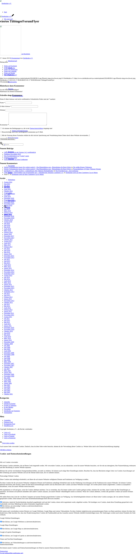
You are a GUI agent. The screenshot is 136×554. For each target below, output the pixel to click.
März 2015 (7, 266)
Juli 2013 (7, 293)
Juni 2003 (7, 389)
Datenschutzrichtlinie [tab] (6, 544)
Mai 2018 (7, 227)
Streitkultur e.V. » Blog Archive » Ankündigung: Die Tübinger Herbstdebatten (28, 171)
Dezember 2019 (9, 202)
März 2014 (7, 283)
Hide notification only (16, 553)
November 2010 (9, 329)
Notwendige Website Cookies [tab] (9, 476)
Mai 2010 (7, 335)
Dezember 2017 (9, 236)
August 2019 (8, 205)
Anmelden (7, 420)
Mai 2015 (7, 263)
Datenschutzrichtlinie (36, 128)
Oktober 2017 (8, 239)
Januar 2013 (8, 299)
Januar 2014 (8, 284)
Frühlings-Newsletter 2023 (12, 154)
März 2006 (7, 381)
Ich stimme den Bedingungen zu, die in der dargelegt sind (27, 128)
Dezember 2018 (9, 216)
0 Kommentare (15, 58)
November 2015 (9, 257)
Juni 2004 (7, 387)
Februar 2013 (8, 297)
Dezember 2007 (9, 363)
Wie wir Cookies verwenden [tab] (9, 462)
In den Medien (8, 407)
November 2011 (9, 315)
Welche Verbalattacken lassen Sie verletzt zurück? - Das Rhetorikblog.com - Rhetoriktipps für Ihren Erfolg (37, 167)
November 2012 (9, 301)
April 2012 (7, 308)
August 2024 (8, 182)
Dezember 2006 (9, 374)
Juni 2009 (7, 347)
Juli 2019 (7, 207)
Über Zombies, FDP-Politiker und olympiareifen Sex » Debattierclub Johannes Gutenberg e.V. (33, 172)
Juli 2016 (7, 248)
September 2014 (9, 274)
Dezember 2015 (9, 256)
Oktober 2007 (8, 367)
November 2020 (9, 200)
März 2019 (7, 211)
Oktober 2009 (8, 344)
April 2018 (7, 229)
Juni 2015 (7, 261)
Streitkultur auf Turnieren (12, 411)
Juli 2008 (7, 356)
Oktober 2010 (8, 331)
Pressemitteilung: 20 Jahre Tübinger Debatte (87, 169)
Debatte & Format (9, 403)
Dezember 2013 (9, 286)
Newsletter (7, 409)
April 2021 (7, 196)
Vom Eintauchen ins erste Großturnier (16, 159)
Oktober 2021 (8, 191)
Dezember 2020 (9, 198)
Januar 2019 (8, 214)
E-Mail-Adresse (5, 106)
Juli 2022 (7, 186)
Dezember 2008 (9, 353)
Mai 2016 (7, 252)
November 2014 (9, 272)
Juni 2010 (7, 333)
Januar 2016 (8, 254)
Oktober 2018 (8, 220)
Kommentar (4, 125)
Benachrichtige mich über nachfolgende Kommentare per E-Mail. (22, 132)
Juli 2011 (7, 318)
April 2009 (7, 351)
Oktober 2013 (8, 290)
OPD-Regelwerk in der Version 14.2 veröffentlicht (20, 152)
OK (1, 450)
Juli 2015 (7, 259)
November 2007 (9, 365)
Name (2, 102)
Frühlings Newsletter (10, 158)
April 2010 (7, 336)
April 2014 (7, 281)
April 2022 (7, 189)
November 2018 (9, 218)
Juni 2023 (7, 184)
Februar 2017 (8, 247)
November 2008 (9, 354)
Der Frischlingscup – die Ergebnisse (67, 171)
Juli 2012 (7, 304)
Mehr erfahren (6, 450)
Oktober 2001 (8, 394)
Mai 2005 (7, 385)
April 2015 (7, 265)
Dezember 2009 (9, 342)
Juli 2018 (7, 223)
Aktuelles (7, 402)
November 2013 (9, 288)
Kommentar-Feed (9, 424)
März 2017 (7, 245)
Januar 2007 (8, 372)
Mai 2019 (7, 209)
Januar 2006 (8, 383)
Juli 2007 (7, 369)
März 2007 (7, 371)
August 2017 (8, 241)
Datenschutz (4, 551)
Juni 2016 (7, 250)
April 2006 (7, 380)
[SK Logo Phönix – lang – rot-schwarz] (5, 3)
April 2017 (7, 243)
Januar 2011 (8, 326)
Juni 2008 (7, 358)
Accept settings (5, 553)
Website (2, 110)
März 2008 (7, 362)
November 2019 (9, 203)
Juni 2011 (7, 320)
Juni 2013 (7, 295)
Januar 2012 (8, 311)
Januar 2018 (8, 234)
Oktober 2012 (8, 302)
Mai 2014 (7, 279)
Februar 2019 (8, 212)
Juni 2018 (7, 225)
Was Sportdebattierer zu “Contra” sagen (16, 156)
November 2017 (9, 238)
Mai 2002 (7, 392)
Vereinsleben (8, 412)
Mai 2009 (7, 349)
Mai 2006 (7, 378)
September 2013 (9, 292)
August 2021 (8, 193)
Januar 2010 (8, 340)
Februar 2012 (8, 309)
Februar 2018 (8, 232)
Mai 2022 (7, 187)
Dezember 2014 (9, 270)
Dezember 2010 (9, 327)
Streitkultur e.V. (28, 58)
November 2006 (9, 376)
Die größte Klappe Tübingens (82, 167)
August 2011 (8, 317)
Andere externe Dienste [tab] (7, 508)
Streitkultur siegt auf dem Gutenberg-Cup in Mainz (82, 172)
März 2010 (7, 338)
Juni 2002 (7, 390)
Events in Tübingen (10, 405)
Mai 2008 (7, 360)
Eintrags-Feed (8, 422)
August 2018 (8, 221)
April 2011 (7, 324)
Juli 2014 (7, 277)
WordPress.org (8, 426)
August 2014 (8, 275)
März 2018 (7, 230)
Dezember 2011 (9, 313)
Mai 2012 (7, 306)
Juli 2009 (7, 345)
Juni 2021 (7, 195)
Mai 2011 (7, 322)
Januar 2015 (8, 268)
